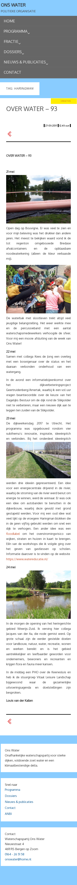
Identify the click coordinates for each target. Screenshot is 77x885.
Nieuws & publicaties (19, 802)
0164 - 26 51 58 (14, 854)
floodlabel (13, 534)
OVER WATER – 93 (31, 108)
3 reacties (66, 101)
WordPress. (60, 880)
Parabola (45, 880)
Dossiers (11, 796)
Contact (10, 808)
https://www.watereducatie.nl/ (27, 559)
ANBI (8, 814)
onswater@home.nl (18, 859)
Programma (12, 790)
